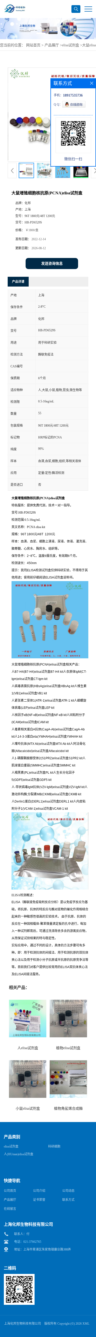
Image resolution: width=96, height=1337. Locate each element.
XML (85, 1323)
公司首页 (10, 1191)
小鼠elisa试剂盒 (28, 1108)
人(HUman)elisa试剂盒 (18, 1154)
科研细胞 (54, 1146)
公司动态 (68, 1191)
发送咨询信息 (52, 263)
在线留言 (10, 1209)
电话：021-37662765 (27, 1242)
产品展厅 (52, 45)
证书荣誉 (39, 1200)
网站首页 (33, 45)
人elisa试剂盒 (27, 1048)
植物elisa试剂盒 (68, 1048)
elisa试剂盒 (70, 45)
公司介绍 (39, 1191)
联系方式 (68, 1200)
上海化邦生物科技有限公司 (22, 1323)
